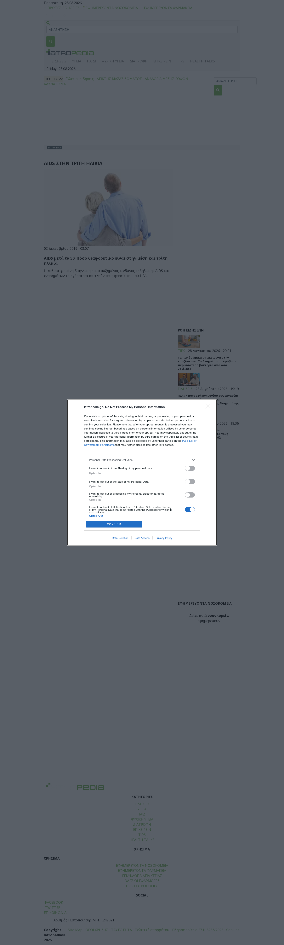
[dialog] (142, 472)
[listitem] (142, 460)
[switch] (190, 468)
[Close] (209, 407)
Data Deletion (120, 537)
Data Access (142, 537)
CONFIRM (114, 524)
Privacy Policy (164, 537)
